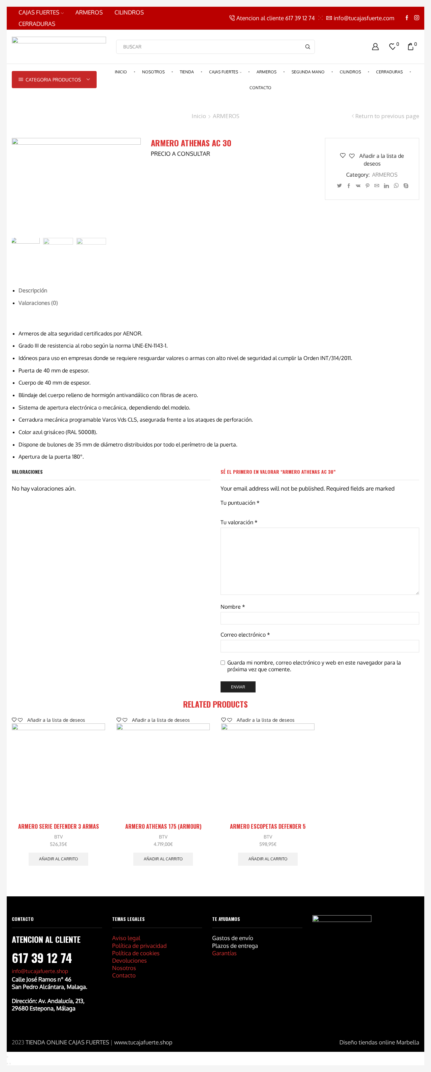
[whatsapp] (396, 186)
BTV (58, 836)
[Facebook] (406, 18)
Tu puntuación (240, 502)
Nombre (233, 606)
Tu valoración (239, 522)
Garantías (224, 953)
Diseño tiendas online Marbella (379, 1042)
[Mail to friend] (377, 186)
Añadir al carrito (58, 858)
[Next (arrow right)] (10, 1063)
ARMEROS (89, 12)
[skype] (405, 186)
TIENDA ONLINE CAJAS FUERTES (67, 1042)
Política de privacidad (139, 945)
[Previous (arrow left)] (7, 1063)
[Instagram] (416, 18)
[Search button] (307, 46)
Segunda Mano (308, 71)
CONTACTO (260, 87)
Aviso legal (126, 937)
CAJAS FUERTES (39, 12)
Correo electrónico (245, 634)
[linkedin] (386, 186)
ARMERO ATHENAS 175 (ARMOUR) (163, 826)
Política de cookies (136, 953)
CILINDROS (129, 12)
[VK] (358, 186)
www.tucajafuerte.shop (143, 1042)
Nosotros (153, 71)
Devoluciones (129, 960)
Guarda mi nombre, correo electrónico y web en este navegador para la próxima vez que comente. (314, 666)
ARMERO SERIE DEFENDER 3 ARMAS (58, 826)
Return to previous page (387, 116)
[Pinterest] (367, 186)
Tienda (187, 71)
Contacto (124, 975)
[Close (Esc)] (7, 1057)
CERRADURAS (37, 23)
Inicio (121, 71)
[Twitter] (339, 186)
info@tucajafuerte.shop (40, 971)
